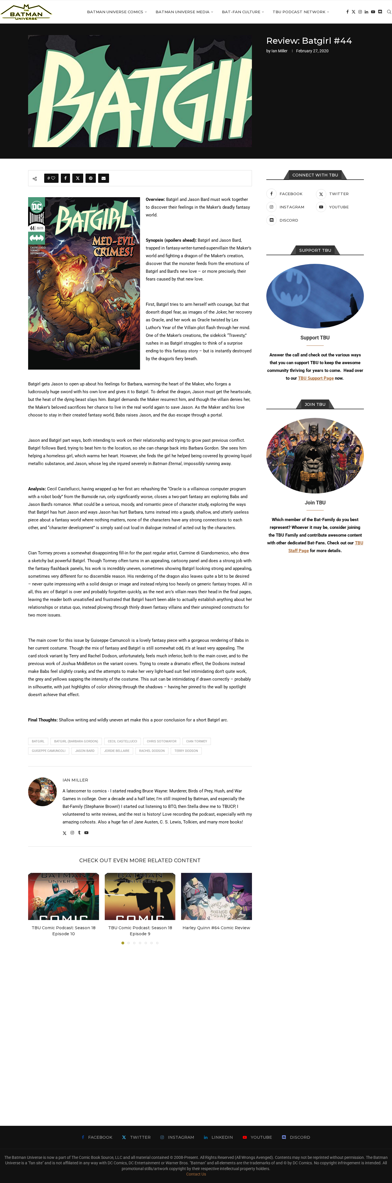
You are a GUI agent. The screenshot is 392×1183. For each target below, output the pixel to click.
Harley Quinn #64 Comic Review (217, 927)
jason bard (84, 751)
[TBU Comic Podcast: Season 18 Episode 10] (63, 896)
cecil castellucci (122, 741)
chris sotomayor (161, 741)
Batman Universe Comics (115, 11)
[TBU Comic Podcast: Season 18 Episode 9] (140, 896)
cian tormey (196, 741)
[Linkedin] (366, 11)
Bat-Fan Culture (241, 11)
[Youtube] (373, 11)
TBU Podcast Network (299, 11)
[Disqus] (140, 1026)
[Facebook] (347, 11)
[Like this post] (53, 178)
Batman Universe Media (182, 11)
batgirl (38, 741)
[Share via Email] (103, 178)
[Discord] (380, 11)
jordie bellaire (116, 751)
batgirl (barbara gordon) (76, 741)
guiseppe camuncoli (48, 751)
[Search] (389, 11)
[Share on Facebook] (65, 178)
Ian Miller (279, 51)
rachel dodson (152, 751)
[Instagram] (360, 11)
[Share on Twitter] (77, 178)
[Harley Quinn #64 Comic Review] (216, 896)
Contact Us (196, 1174)
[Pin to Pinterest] (91, 178)
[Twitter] (354, 11)
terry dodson (186, 751)
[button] (36, 908)
